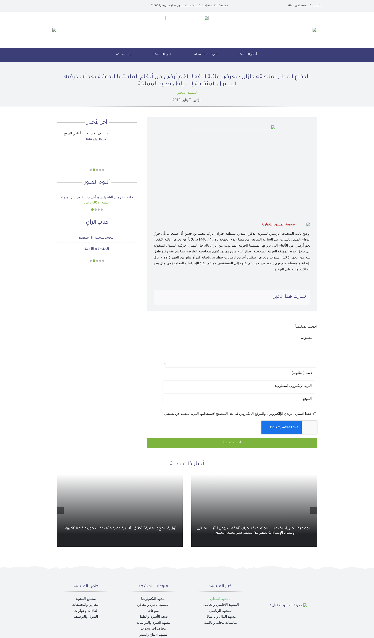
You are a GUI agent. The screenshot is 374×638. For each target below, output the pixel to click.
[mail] (58, 6)
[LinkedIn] (182, 297)
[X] (189, 297)
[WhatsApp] (175, 297)
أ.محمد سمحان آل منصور (97, 238)
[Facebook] (196, 297)
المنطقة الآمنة (97, 249)
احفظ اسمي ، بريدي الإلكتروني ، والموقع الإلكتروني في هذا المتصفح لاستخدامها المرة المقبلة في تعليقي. (238, 413)
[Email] (161, 297)
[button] (100, 55)
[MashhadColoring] (187, 17)
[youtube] (65, 6)
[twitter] (72, 6)
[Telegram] (168, 297)
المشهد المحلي (186, 92)
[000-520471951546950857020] (97, 193)
